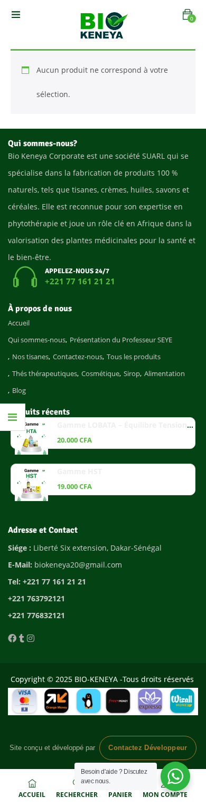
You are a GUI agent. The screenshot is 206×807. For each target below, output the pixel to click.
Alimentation (164, 373)
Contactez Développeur (147, 748)
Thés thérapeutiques (44, 373)
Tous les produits (134, 356)
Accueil (19, 323)
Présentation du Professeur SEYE (121, 339)
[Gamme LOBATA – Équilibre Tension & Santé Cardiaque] (31, 438)
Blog (19, 390)
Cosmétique (100, 373)
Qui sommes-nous (36, 339)
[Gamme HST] (31, 484)
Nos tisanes (30, 356)
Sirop (132, 373)
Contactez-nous (77, 356)
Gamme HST (79, 471)
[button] (187, 14)
